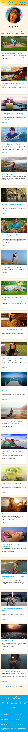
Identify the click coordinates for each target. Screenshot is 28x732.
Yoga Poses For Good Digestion (13, 483)
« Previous (8, 686)
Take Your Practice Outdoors (12, 421)
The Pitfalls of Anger (9, 641)
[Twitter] (12, 703)
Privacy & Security (4, 719)
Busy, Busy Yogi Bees (9, 174)
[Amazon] (21, 703)
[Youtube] (16, 703)
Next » (21, 686)
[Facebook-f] (7, 703)
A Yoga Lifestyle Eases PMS (11, 671)
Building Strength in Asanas (12, 205)
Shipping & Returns (5, 716)
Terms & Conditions (5, 721)
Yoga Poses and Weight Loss (12, 358)
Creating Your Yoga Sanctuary (12, 114)
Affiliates (17, 719)
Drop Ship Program (4, 714)
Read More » (4, 61)
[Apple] (14, 707)
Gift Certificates (18, 714)
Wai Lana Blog (18, 724)
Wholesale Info (4, 724)
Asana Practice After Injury (11, 267)
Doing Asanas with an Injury (12, 53)
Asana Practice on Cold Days (12, 330)
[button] (3, 3)
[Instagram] (3, 703)
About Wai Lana (18, 721)
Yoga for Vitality (7, 514)
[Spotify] (25, 703)
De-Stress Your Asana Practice (13, 83)
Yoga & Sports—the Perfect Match (14, 144)
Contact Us (17, 716)
